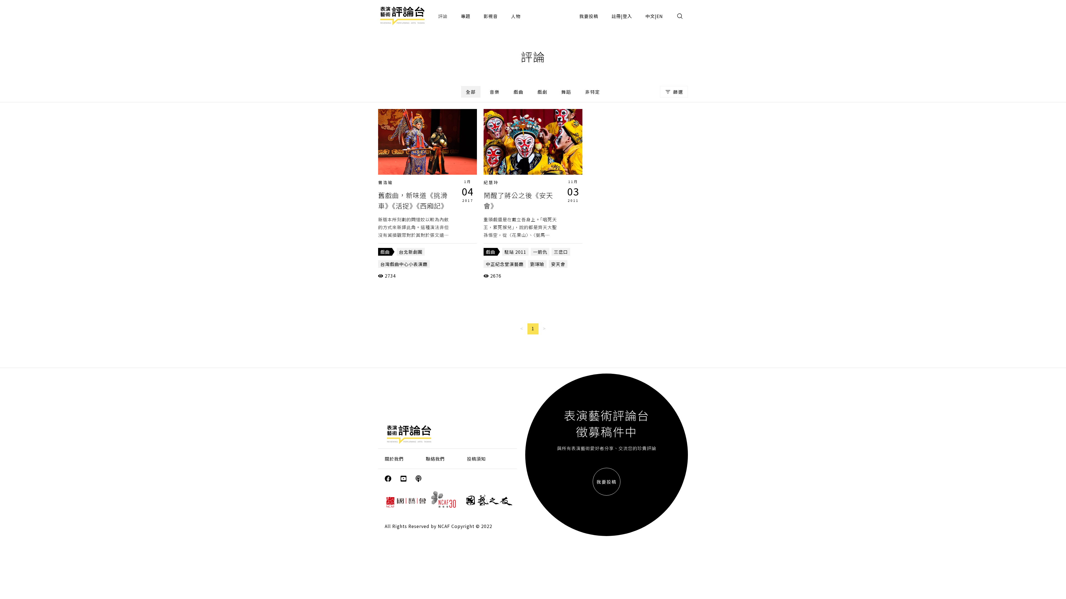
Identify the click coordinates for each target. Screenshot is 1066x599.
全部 (471, 91)
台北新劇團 (411, 251)
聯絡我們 (435, 458)
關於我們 (394, 458)
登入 (627, 16)
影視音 (491, 16)
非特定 (592, 91)
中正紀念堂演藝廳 (505, 264)
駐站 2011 (515, 251)
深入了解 (428, 141)
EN (660, 16)
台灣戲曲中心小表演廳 (404, 264)
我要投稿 (588, 16)
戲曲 (519, 91)
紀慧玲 (491, 182)
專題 (465, 16)
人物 (516, 16)
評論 (442, 16)
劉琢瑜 (537, 264)
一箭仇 (540, 251)
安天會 (558, 264)
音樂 (495, 91)
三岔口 (561, 251)
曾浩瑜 (385, 182)
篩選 (678, 91)
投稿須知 (476, 458)
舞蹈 (566, 91)
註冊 (616, 16)
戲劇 (542, 91)
